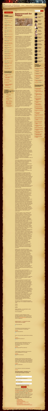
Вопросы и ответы (29, 5)
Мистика (8, 407)
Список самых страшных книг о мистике (39, 132)
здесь (27, 392)
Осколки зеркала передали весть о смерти (8, 59)
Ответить (16, 330)
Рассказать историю (8, 12)
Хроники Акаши (19, 399)
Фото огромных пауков (39, 121)
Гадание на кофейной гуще (39, 68)
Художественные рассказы (22, 10)
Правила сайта (30, 408)
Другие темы (30, 407)
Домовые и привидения (18, 407)
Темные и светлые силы (8, 41)
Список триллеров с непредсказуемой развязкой (38, 99)
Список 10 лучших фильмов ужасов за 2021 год (39, 91)
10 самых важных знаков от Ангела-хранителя (8, 63)
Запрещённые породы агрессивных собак (39, 134)
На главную (4, 407)
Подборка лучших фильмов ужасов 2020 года (39, 94)
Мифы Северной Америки (39, 127)
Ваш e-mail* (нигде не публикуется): (21, 378)
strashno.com (11, 408)
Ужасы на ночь (12, 407)
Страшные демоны (20, 400)
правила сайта (26, 385)
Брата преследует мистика (8, 53)
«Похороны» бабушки (9, 105)
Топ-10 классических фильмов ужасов (39, 88)
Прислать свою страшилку (36, 407)
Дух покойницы (7, 79)
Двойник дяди (7, 82)
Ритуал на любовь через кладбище (9, 37)
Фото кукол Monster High (39, 117)
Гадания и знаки (24, 407)
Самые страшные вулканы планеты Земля (9, 77)
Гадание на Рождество (39, 106)
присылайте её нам (22, 317)
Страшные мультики (38, 96)
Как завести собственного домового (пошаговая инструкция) (9, 85)
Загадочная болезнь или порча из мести (9, 43)
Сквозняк (7, 96)
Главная (22, 5)
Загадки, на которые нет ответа (9, 56)
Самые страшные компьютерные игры (38, 104)
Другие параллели (7, 87)
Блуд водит (11, 51)
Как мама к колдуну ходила (8, 66)
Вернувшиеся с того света (39, 70)
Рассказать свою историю (38, 5)
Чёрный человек (10, 20)
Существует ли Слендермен (38, 113)
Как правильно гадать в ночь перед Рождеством (39, 108)
